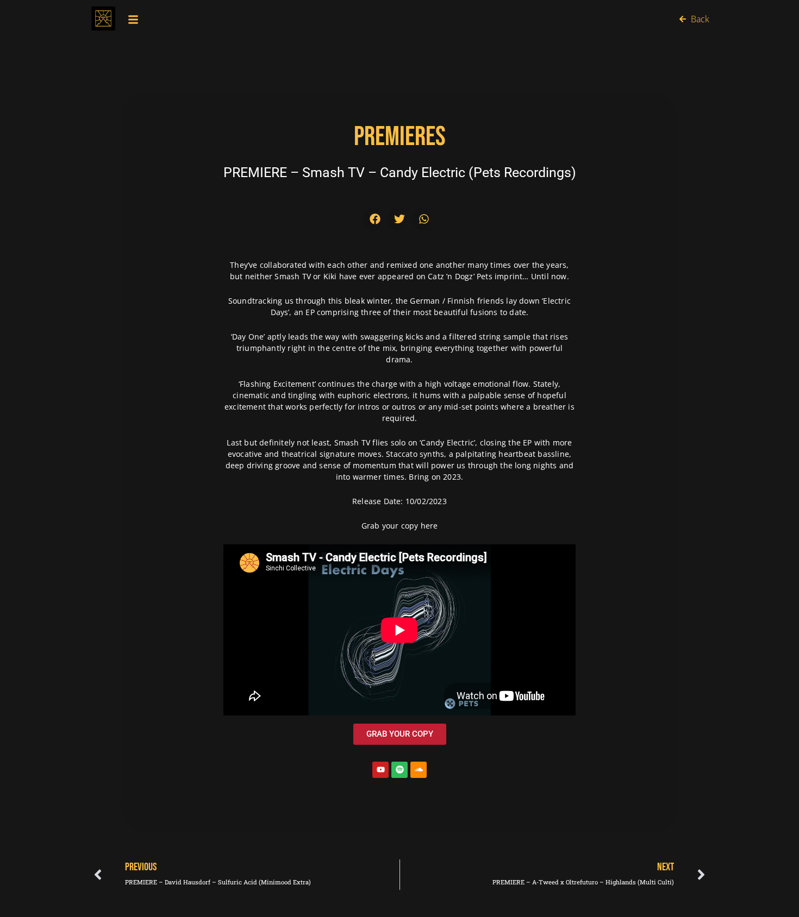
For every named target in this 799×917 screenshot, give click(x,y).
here (429, 525)
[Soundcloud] (418, 770)
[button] (375, 218)
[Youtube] (380, 770)
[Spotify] (399, 770)
